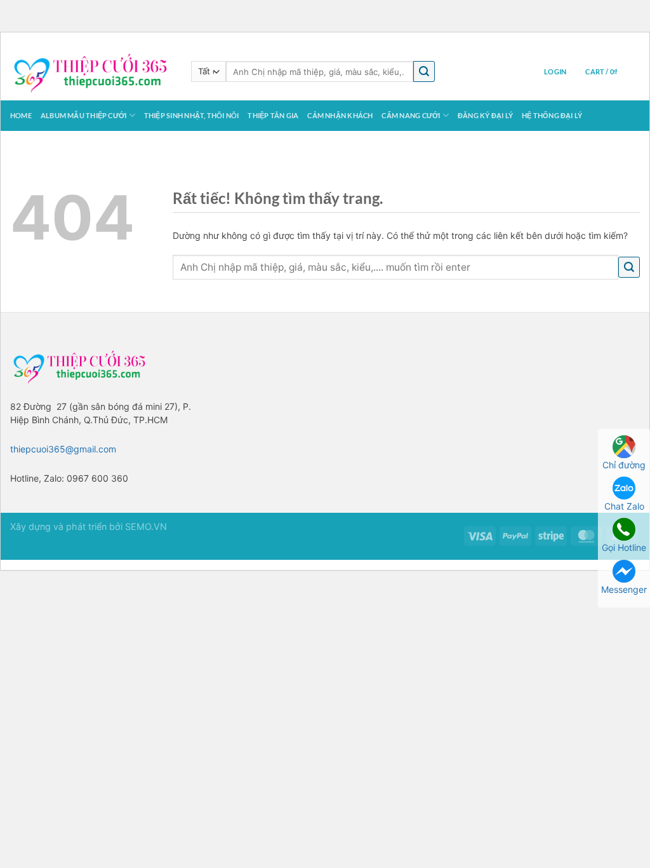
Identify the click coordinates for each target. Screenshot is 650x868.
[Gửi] (424, 71)
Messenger (624, 589)
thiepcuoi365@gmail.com (63, 449)
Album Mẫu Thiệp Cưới (83, 115)
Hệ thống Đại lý (552, 115)
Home (21, 115)
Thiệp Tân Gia (273, 115)
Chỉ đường (624, 464)
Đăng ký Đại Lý (485, 115)
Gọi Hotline (624, 547)
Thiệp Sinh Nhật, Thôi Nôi (191, 115)
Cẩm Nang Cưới (410, 115)
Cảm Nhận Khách (340, 115)
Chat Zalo (624, 506)
